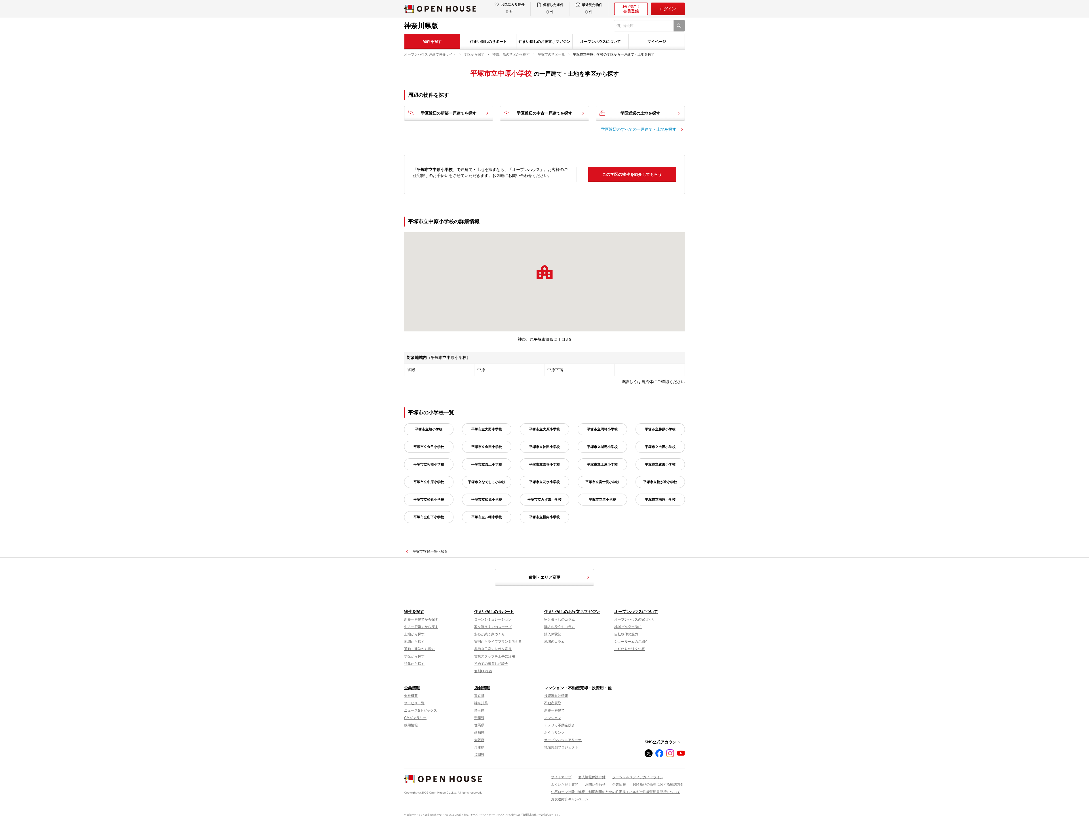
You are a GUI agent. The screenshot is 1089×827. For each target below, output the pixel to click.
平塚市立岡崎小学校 (602, 429)
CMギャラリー (415, 718)
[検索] (679, 25)
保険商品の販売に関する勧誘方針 (658, 784)
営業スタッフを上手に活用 (494, 656)
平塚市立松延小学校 (428, 500)
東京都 (479, 696)
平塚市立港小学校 (602, 500)
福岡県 (479, 755)
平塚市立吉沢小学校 (660, 447)
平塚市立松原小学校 (486, 500)
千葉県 (479, 718)
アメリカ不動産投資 (559, 725)
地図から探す (414, 642)
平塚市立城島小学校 (602, 447)
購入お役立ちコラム (559, 627)
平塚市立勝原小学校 (660, 429)
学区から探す (414, 656)
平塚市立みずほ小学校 (544, 500)
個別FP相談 (483, 671)
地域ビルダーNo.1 (628, 627)
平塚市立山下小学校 (428, 517)
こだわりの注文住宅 (629, 649)
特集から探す (414, 664)
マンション (552, 718)
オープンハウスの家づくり (634, 619)
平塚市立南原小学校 (660, 500)
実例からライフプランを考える (498, 642)
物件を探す (432, 41)
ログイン (668, 9)
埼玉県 (479, 710)
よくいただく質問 (564, 784)
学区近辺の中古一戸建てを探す (544, 113)
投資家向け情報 (556, 696)
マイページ (656, 41)
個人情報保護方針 (591, 777)
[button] (544, 272)
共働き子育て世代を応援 (493, 649)
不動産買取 (552, 703)
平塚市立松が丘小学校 (660, 482)
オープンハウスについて (600, 41)
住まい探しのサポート (488, 41)
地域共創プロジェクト (561, 747)
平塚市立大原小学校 (544, 429)
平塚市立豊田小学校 (660, 464)
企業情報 (412, 688)
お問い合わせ (595, 784)
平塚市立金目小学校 (428, 447)
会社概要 (411, 696)
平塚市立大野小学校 (486, 429)
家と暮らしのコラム (559, 619)
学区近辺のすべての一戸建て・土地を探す (638, 129)
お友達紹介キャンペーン (569, 799)
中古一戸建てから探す (421, 627)
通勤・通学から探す (419, 649)
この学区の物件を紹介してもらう (632, 174)
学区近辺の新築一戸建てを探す (448, 113)
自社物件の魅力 (626, 634)
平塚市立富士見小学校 (602, 482)
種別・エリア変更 (544, 577)
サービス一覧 (414, 703)
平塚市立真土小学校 (486, 464)
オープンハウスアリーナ (563, 740)
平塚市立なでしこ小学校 (486, 482)
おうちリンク (554, 733)
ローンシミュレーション (493, 619)
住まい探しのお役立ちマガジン (544, 41)
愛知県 (479, 733)
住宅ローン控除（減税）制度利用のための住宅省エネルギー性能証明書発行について (615, 792)
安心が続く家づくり (489, 634)
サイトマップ (561, 777)
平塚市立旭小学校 (428, 429)
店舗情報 (482, 688)
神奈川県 (481, 703)
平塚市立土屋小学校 (602, 464)
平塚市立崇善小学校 (544, 464)
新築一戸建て (554, 710)
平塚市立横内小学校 (544, 517)
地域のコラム (554, 642)
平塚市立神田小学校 (544, 447)
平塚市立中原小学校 (428, 482)
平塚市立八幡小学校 (486, 517)
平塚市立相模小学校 (428, 464)
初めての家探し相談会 (491, 664)
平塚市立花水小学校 (544, 482)
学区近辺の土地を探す (640, 113)
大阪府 (479, 740)
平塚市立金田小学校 (486, 447)
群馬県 (479, 725)
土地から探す (414, 634)
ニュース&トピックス (420, 710)
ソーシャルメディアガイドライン (637, 777)
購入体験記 (552, 634)
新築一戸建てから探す (421, 619)
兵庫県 (479, 747)
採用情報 (411, 725)
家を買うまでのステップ (493, 627)
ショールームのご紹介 (631, 642)
